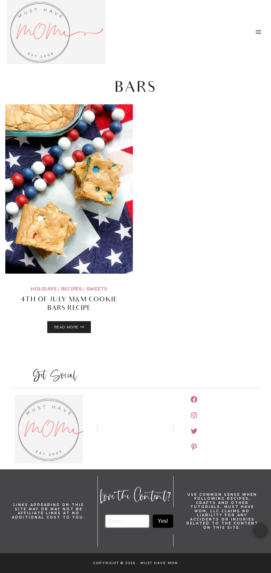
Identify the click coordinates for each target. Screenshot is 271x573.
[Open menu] (258, 32)
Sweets (96, 289)
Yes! (163, 521)
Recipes (71, 289)
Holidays (44, 289)
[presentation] (69, 189)
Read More (72, 327)
